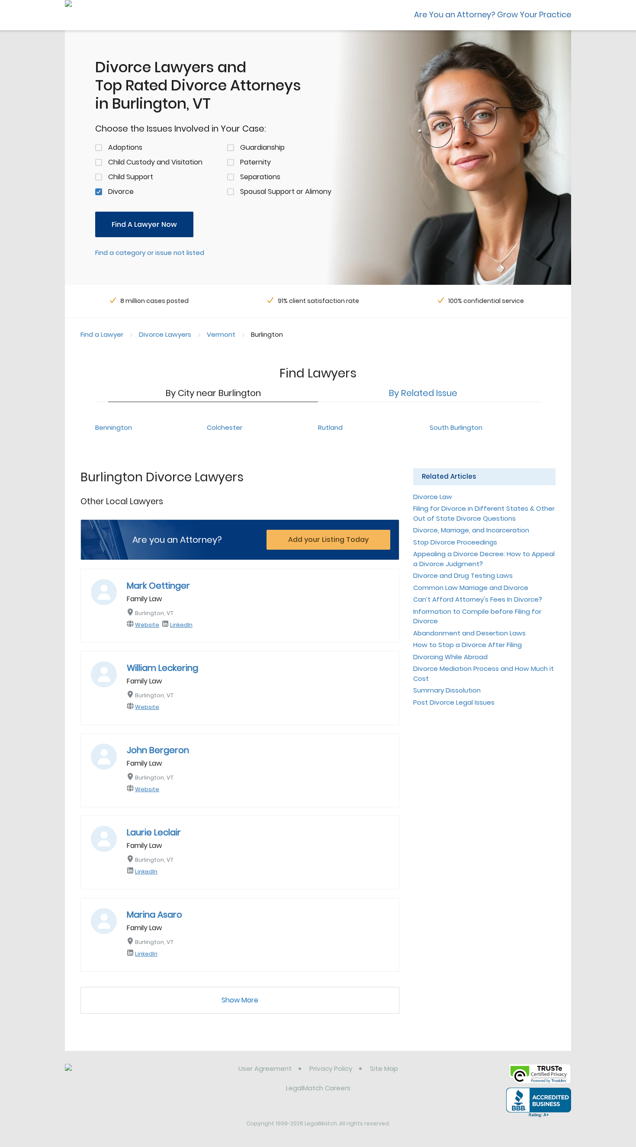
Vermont (221, 334)
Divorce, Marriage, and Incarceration (471, 530)
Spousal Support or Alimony (285, 192)
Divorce (121, 192)
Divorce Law (432, 496)
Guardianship (262, 147)
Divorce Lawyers (165, 334)
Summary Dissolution (447, 690)
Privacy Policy (330, 1068)
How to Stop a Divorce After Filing (467, 644)
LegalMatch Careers (318, 1087)
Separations (260, 177)
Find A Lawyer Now (144, 224)
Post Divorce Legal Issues (454, 702)
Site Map (384, 1068)
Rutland (330, 427)
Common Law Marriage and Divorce (470, 587)
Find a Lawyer (101, 334)
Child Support (130, 177)
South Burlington (456, 427)
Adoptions (125, 147)
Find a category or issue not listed (149, 252)
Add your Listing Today (328, 540)
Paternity (255, 162)
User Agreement (265, 1068)
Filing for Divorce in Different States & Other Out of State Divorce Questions (484, 513)
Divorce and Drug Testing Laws (463, 575)
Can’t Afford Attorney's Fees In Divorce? (477, 599)
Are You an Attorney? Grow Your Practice (492, 14)
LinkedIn (181, 625)
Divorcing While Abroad (450, 656)
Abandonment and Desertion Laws (469, 633)
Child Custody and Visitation (155, 162)
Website (147, 625)
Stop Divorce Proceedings (455, 542)
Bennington (113, 427)
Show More (240, 1000)
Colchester (224, 427)
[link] (109, 1075)
